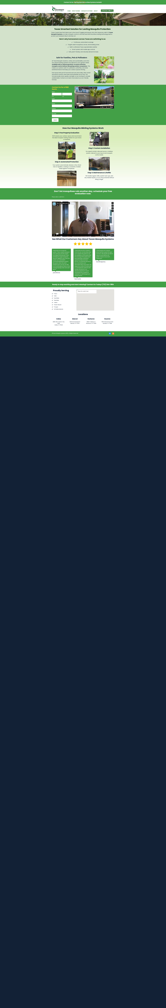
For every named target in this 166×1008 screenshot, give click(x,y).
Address (54, 108)
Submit (55, 120)
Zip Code (54, 113)
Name (53, 92)
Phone (54, 103)
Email (53, 98)
